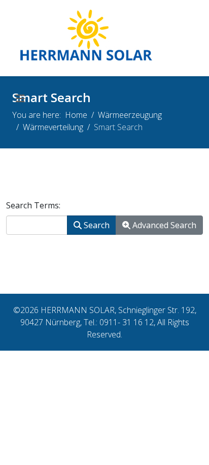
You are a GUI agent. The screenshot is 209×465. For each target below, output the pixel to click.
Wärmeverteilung (53, 127)
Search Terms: (33, 205)
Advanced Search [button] (163, 225)
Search (96, 225)
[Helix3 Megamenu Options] (20, 98)
